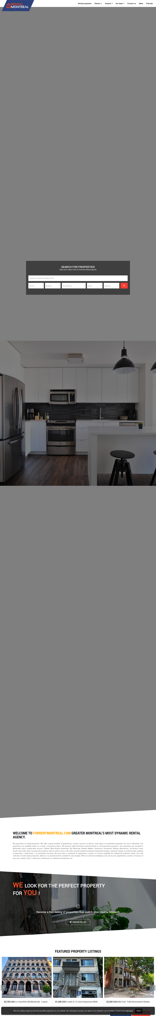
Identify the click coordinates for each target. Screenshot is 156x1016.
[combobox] (36, 285)
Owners (97, 3)
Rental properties (84, 3)
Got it (139, 1011)
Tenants (108, 3)
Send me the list (79, 922)
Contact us (131, 3)
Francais (149, 3)
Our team (119, 3)
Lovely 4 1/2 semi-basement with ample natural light (85, 1001)
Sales (141, 3)
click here (129, 1011)
